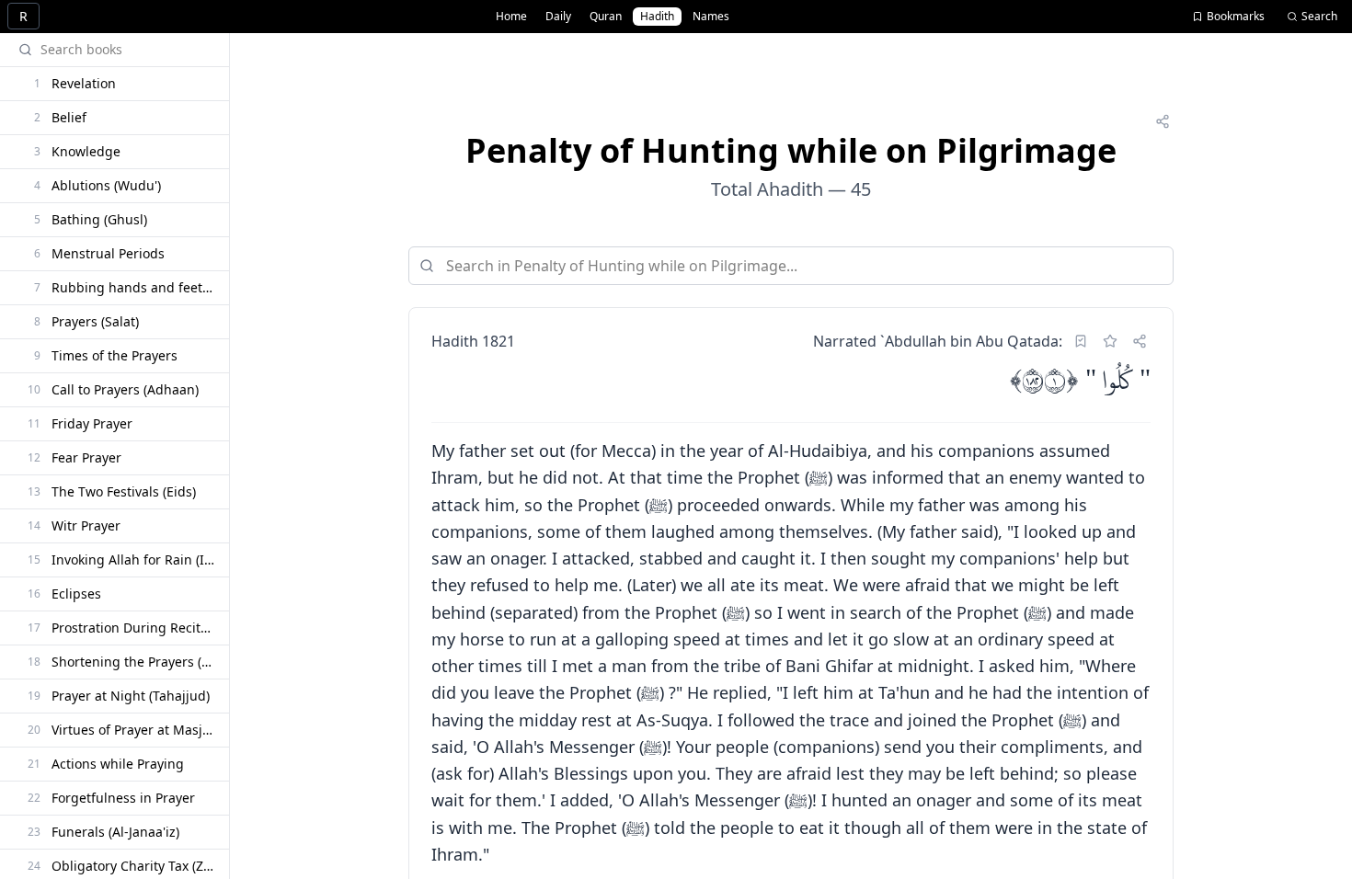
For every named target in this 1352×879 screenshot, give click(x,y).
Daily (558, 16)
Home (511, 16)
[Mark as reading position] (1081, 341)
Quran (606, 16)
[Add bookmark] (1110, 341)
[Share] (1162, 121)
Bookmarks (1236, 16)
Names (711, 16)
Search (1319, 16)
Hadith (657, 16)
